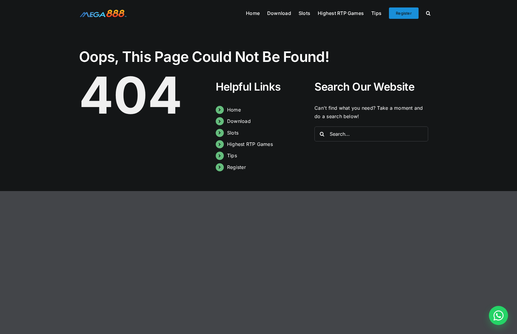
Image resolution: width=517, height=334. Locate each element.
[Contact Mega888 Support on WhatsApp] (498, 315)
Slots (232, 133)
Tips (232, 155)
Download (239, 121)
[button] (428, 12)
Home (234, 110)
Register (236, 167)
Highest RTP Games (250, 144)
